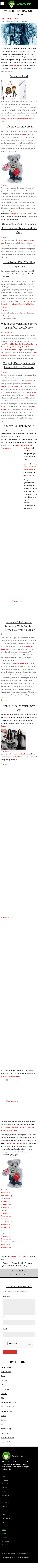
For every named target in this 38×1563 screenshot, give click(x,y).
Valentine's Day (21, 1266)
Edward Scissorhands (17, 754)
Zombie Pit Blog (12, 18)
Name (5, 1317)
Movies (3, 1415)
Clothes (3, 1385)
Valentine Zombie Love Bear (18, 1275)
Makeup (4, 1488)
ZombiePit (17, 1456)
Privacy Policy (6, 1545)
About (4, 1533)
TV (2, 1424)
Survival (3, 1420)
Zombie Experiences (7, 1437)
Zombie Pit (24, 3)
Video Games (5, 1433)
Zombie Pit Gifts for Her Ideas (23, 304)
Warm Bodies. (30, 395)
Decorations (6, 1484)
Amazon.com (5, 1193)
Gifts (2, 1398)
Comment (7, 1296)
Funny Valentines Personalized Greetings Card (18, 118)
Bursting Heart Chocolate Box (19, 214)
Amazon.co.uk (6, 1204)
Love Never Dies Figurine (19, 1271)
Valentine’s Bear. (29, 134)
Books (3, 1376)
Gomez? (3, 726)
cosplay (8, 717)
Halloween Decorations (8, 1402)
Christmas (4, 1380)
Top (36, 1561)
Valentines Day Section (18, 1256)
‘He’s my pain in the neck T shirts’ (12, 1127)
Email (5, 1329)
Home (3, 18)
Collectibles (5, 1389)
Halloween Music (6, 1411)
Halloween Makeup (7, 1407)
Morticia (27, 723)
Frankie (5, 1263)
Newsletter (5, 1541)
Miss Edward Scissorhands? (10, 757)
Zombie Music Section (21, 663)
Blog (3, 1522)
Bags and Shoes (6, 1371)
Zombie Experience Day (14, 1143)
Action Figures (6, 1367)
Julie (18, 1076)
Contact (4, 1537)
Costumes (4, 1393)
